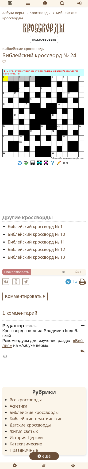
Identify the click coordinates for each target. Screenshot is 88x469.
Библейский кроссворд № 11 (36, 241)
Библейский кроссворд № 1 (35, 226)
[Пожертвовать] (43, 465)
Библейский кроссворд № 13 (36, 257)
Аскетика (18, 406)
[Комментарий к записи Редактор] (82, 351)
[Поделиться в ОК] (16, 281)
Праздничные (24, 450)
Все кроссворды (26, 399)
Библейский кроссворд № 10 (36, 234)
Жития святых (24, 431)
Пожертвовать (44, 39)
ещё (46, 456)
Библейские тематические (36, 418)
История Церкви (26, 437)
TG (74, 281)
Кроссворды (44, 28)
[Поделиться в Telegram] (26, 281)
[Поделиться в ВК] (6, 281)
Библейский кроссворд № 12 (36, 249)
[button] (20, 164)
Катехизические (26, 444)
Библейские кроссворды (23, 48)
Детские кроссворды (30, 425)
